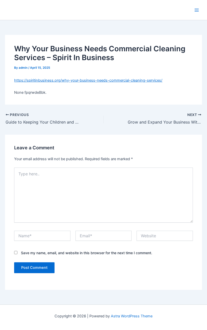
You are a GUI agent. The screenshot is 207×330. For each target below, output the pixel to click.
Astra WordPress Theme (131, 316)
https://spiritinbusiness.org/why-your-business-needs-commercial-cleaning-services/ (88, 80)
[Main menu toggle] (196, 10)
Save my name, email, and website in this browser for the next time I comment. (86, 253)
